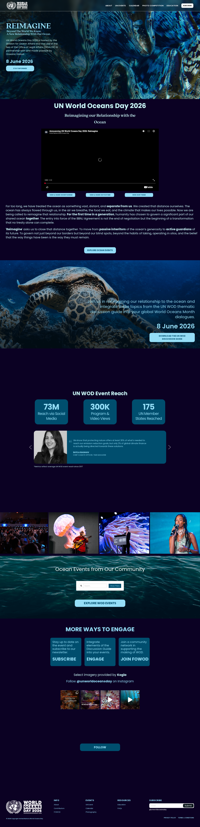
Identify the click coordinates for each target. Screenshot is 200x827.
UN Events (120, 5)
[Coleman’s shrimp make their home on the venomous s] (110, 699)
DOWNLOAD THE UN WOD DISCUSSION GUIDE (172, 337)
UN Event (89, 804)
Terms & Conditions (186, 818)
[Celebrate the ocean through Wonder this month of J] (70, 699)
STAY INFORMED (20, 68)
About (108, 5)
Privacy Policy (170, 818)
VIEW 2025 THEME (139, 195)
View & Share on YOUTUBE (100, 195)
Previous (31, 447)
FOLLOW (100, 747)
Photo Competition (153, 5)
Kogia (121, 675)
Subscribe (187, 6)
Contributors (59, 808)
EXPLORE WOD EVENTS (100, 603)
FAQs (120, 808)
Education (172, 5)
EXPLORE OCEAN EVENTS (100, 250)
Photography (91, 812)
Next (169, 447)
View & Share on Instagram (61, 195)
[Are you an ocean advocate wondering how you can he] (90, 699)
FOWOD (57, 812)
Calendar (134, 5)
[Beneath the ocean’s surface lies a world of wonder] (130, 699)
